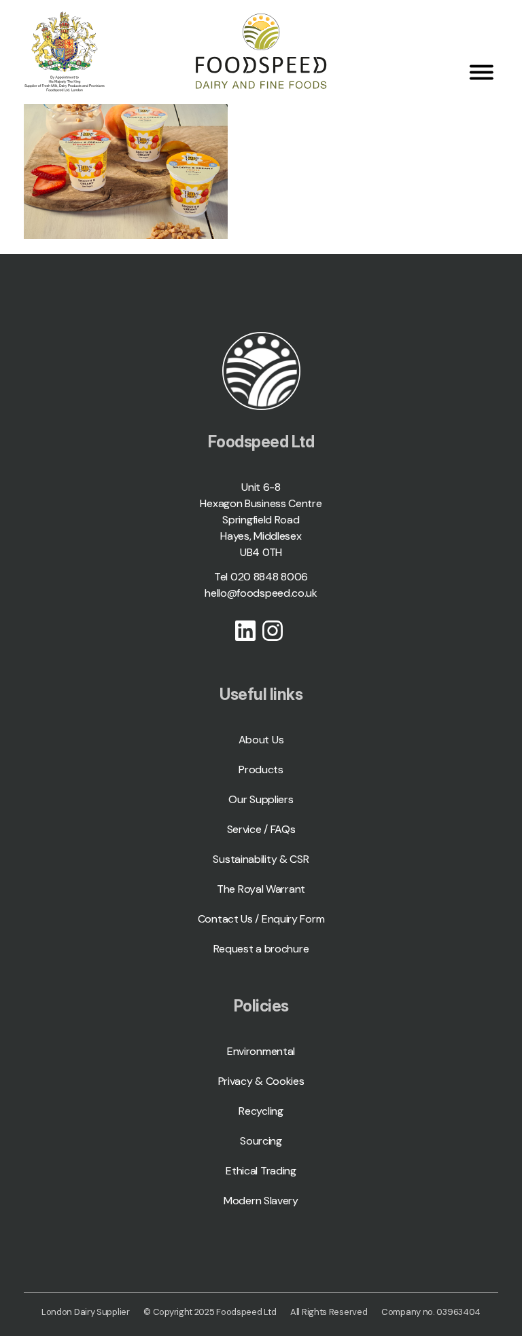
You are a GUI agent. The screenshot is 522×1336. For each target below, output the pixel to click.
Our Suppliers (260, 799)
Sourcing (261, 1141)
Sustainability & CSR (261, 859)
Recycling (261, 1111)
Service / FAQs (261, 829)
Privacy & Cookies (261, 1081)
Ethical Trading (261, 1171)
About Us (261, 739)
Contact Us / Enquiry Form (261, 919)
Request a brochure (261, 949)
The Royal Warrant (261, 889)
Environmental (261, 1051)
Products (261, 769)
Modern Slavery (261, 1200)
